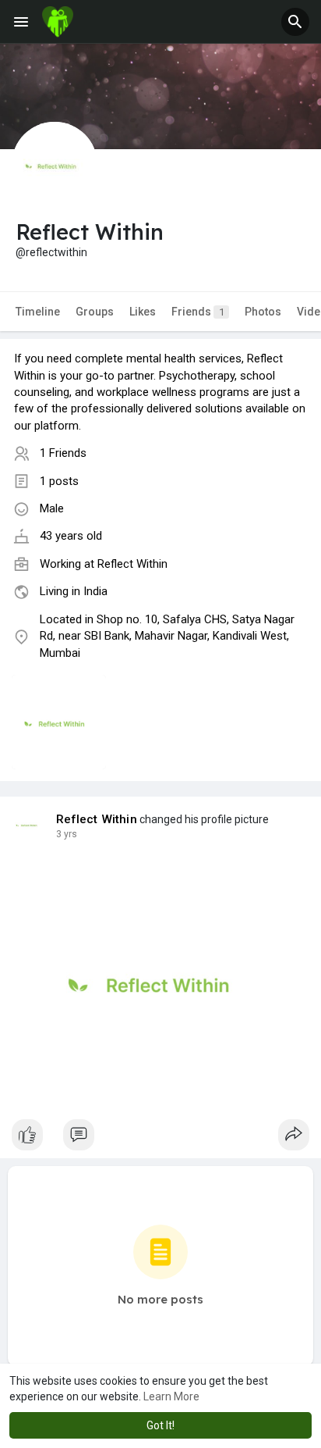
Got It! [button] (160, 1425)
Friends (197, 311)
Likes (142, 311)
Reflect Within (132, 564)
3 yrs (66, 834)
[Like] (160, 1138)
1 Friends (63, 453)
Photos (263, 311)
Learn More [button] (171, 1396)
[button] (295, 22)
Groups (95, 311)
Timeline (38, 311)
